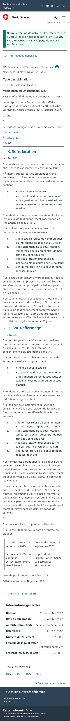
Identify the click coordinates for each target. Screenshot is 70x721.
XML (38, 673)
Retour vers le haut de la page (20, 594)
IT (52, 6)
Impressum (33, 716)
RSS (29, 710)
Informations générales (20, 55)
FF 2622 (11, 137)
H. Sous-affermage (24, 327)
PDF (19, 673)
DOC (28, 673)
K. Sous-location (22, 151)
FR (47, 6)
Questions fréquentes (14, 698)
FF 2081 (11, 132)
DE (42, 6)
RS (7, 142)
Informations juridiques (14, 716)
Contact (7, 701)
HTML (9, 673)
